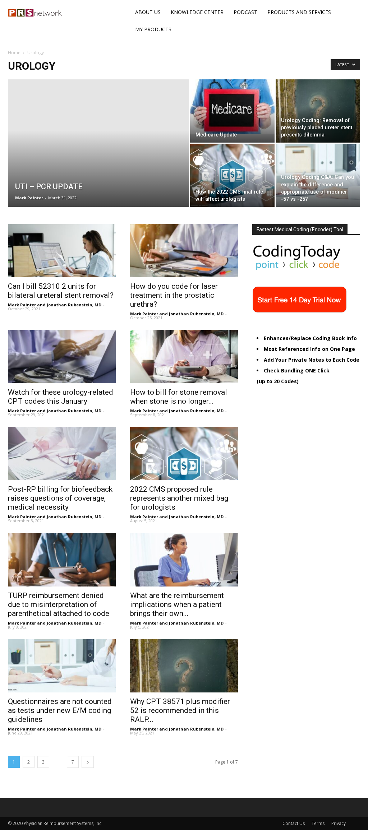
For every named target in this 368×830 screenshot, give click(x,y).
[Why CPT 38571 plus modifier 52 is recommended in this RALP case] (184, 665)
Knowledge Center (197, 12)
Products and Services (299, 12)
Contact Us (293, 823)
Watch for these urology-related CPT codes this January (60, 396)
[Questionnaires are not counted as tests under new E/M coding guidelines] (62, 665)
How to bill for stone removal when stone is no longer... (178, 396)
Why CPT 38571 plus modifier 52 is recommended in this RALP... (180, 710)
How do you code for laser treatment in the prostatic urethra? (174, 295)
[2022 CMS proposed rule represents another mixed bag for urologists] (184, 453)
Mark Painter (29, 197)
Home (14, 53)
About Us (148, 12)
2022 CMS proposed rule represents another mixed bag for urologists (179, 498)
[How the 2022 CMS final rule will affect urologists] (232, 175)
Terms (318, 823)
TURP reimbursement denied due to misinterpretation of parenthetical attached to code (58, 604)
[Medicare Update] (232, 106)
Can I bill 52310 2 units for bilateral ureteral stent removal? (61, 291)
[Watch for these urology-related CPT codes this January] (62, 356)
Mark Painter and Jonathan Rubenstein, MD (54, 304)
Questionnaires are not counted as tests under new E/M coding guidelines (60, 710)
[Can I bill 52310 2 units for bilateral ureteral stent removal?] (62, 250)
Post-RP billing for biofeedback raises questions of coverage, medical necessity (60, 498)
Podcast (245, 12)
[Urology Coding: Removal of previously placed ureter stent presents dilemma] (318, 111)
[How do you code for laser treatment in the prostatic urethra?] (184, 250)
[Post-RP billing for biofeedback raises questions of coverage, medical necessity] (62, 453)
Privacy (338, 823)
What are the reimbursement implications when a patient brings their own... (177, 604)
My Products (153, 29)
